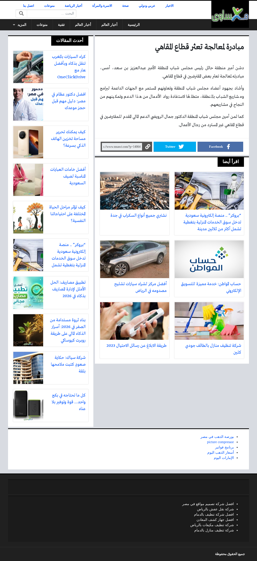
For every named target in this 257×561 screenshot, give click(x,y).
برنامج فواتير (224, 447)
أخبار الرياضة (73, 6)
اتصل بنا (28, 6)
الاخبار (169, 6)
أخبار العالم (109, 25)
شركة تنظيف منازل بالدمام (214, 530)
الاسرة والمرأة (102, 6)
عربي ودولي (147, 6)
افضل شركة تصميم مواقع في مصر (208, 504)
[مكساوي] (230, 14)
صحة (125, 6)
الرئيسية (134, 25)
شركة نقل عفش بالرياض (215, 509)
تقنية (61, 25)
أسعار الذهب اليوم (220, 452)
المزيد (22, 25)
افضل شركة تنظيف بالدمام (214, 514)
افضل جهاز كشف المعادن (215, 520)
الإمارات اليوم (224, 458)
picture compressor (220, 442)
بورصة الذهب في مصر (217, 437)
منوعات (49, 6)
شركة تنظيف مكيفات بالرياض (212, 525)
